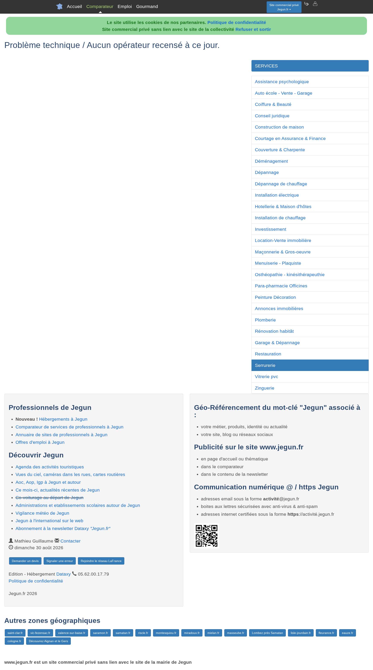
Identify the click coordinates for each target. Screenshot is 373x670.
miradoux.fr (192, 633)
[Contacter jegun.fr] (315, 6)
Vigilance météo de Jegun (42, 513)
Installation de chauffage (280, 217)
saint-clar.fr (15, 633)
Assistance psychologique (282, 81)
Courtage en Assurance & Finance (290, 138)
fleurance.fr (326, 633)
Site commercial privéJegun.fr (284, 7)
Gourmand (147, 6)
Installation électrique (277, 195)
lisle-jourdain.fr (301, 633)
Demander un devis (25, 561)
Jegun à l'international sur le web (49, 520)
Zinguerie (264, 387)
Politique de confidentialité (236, 22)
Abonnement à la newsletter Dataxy (63, 528)
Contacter (70, 540)
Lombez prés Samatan (267, 633)
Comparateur (99, 6)
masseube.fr (235, 633)
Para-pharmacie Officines (281, 285)
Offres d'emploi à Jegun (40, 442)
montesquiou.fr (166, 633)
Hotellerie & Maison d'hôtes (283, 206)
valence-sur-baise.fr (71, 633)
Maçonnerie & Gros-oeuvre (283, 251)
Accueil (74, 6)
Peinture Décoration (275, 297)
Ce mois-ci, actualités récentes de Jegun (58, 489)
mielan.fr (213, 633)
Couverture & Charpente (280, 149)
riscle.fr (143, 633)
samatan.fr (123, 633)
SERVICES (266, 65)
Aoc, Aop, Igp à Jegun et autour (48, 482)
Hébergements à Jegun (63, 419)
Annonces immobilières (279, 308)
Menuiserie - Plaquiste (278, 263)
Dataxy (63, 573)
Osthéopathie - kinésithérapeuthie (290, 274)
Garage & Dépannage (277, 342)
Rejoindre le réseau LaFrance (101, 561)
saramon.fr (100, 633)
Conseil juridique (272, 115)
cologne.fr (14, 641)
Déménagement (271, 161)
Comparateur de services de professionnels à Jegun (69, 426)
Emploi (125, 6)
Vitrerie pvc (266, 376)
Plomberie (265, 319)
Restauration (268, 353)
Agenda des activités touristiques (50, 466)
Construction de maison (279, 126)
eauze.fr (347, 633)
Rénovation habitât (274, 331)
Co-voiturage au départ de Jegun (50, 497)
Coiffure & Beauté (273, 104)
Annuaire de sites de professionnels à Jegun (61, 434)
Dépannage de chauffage (281, 183)
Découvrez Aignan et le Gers (48, 641)
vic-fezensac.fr (40, 633)
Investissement (270, 229)
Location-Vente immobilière (283, 240)
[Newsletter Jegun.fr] (306, 6)
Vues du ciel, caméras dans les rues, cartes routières (70, 474)
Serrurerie (265, 365)
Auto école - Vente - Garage (283, 93)
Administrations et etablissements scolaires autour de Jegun (78, 505)
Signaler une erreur (59, 561)
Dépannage (267, 172)
